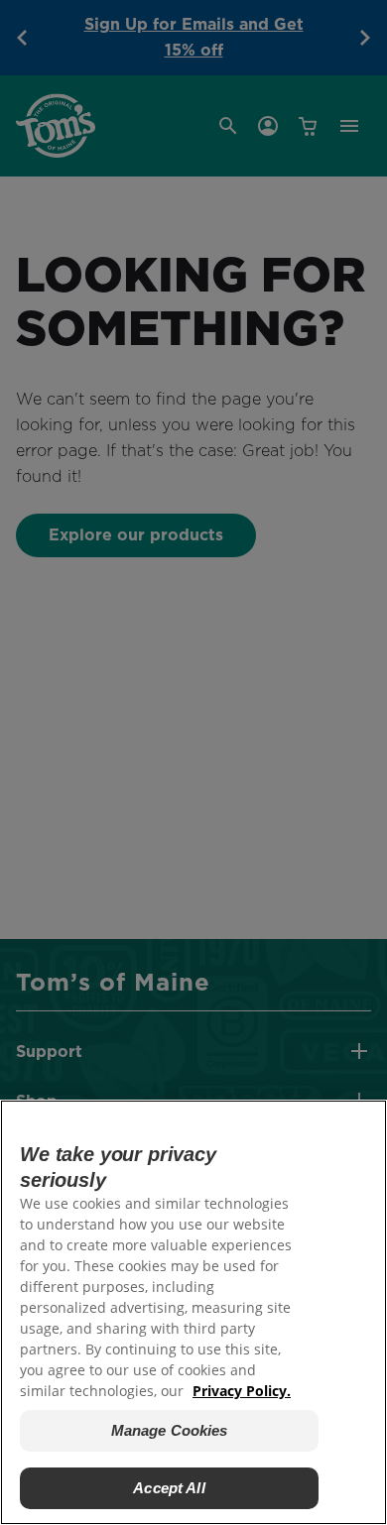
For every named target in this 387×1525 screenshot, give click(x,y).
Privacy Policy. (242, 1390)
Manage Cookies (169, 1430)
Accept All (169, 1487)
